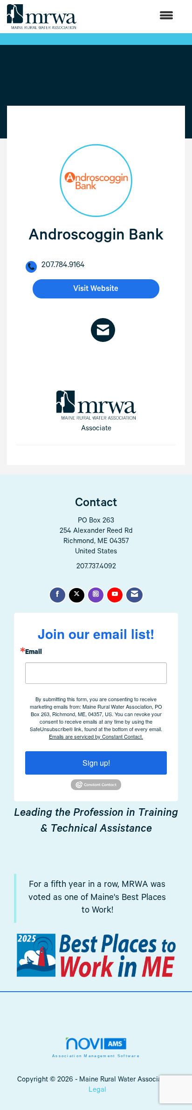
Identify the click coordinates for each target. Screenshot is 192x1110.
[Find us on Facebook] (57, 595)
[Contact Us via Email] (134, 595)
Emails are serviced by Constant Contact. (96, 736)
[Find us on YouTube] (114, 595)
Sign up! (96, 762)
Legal (97, 1091)
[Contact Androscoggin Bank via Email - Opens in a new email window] (103, 330)
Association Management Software (96, 1056)
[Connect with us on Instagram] (95, 595)
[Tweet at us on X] (76, 595)
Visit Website (95, 289)
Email (33, 653)
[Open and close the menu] (129, 16)
